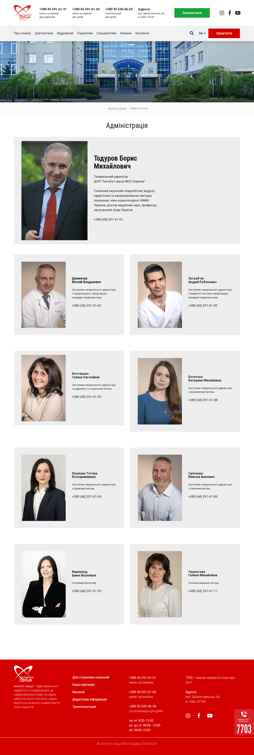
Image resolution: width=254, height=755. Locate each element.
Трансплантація (84, 707)
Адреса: (144, 9)
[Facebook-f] (229, 12)
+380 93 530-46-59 (119, 9)
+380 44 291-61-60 (86, 9)
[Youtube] (237, 12)
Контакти (142, 33)
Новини (125, 33)
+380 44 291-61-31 (53, 9)
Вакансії (78, 692)
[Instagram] (221, 12)
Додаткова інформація (89, 699)
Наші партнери (83, 685)
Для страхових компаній (90, 677)
